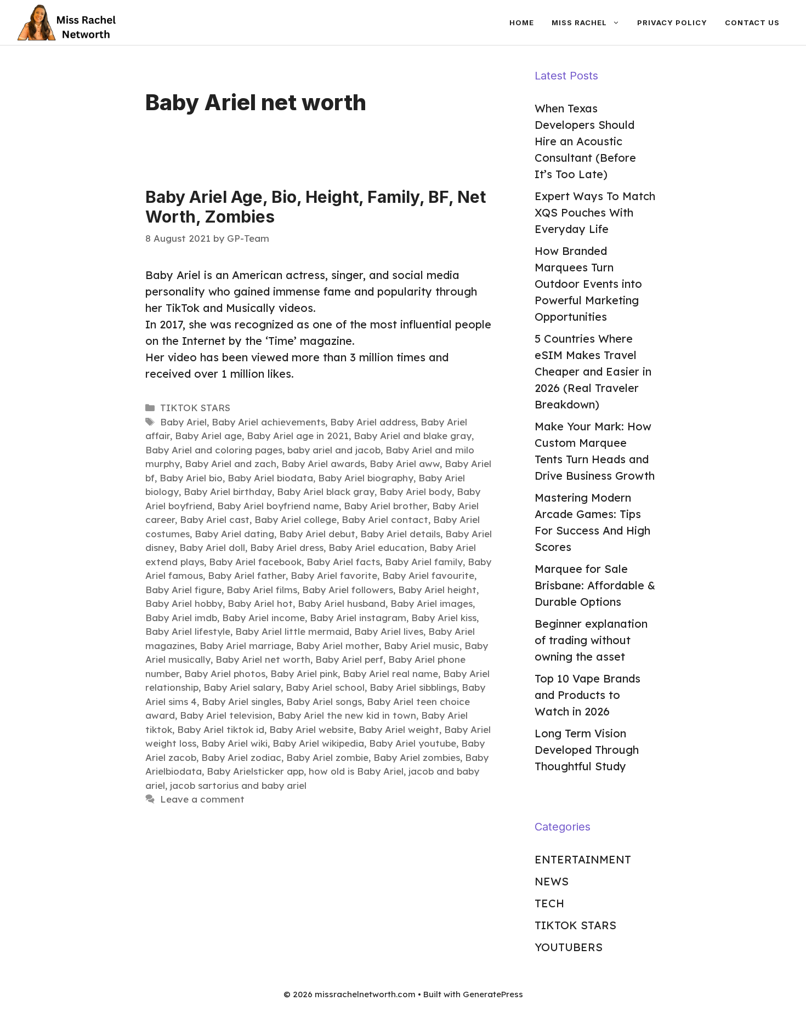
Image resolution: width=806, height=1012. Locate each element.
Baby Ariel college (295, 519)
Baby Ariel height (437, 589)
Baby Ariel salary (242, 687)
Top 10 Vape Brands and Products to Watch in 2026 (587, 695)
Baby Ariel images (431, 603)
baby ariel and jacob (334, 450)
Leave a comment (202, 799)
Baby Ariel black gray (325, 491)
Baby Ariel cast (214, 519)
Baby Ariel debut (317, 533)
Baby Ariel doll (212, 547)
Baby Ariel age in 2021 (298, 435)
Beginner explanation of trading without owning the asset (591, 640)
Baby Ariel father (247, 575)
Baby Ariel (183, 422)
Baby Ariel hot (260, 603)
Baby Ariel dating (234, 533)
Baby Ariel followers (347, 589)
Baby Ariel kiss (443, 617)
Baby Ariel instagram (358, 617)
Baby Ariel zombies (416, 757)
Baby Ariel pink (304, 673)
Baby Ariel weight (399, 729)
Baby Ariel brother (385, 505)
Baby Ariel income (263, 617)
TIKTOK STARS (195, 407)
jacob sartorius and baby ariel (238, 785)
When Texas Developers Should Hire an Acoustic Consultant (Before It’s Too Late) (585, 141)
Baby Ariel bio (191, 478)
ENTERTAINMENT (583, 859)
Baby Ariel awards (323, 463)
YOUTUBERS (569, 947)
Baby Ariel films (261, 589)
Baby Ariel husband (341, 603)
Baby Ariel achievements (268, 422)
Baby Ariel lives (388, 631)
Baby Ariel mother (337, 645)
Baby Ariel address (373, 422)
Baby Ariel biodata (270, 478)
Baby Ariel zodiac (241, 757)
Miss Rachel (579, 22)
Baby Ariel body (415, 491)
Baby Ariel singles (241, 701)
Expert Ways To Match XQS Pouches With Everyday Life (595, 212)
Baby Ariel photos (224, 673)
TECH (549, 903)
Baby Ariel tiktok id (220, 729)
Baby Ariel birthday (228, 491)
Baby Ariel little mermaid (292, 631)
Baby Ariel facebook (255, 561)
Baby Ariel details (400, 533)
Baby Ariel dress (286, 547)
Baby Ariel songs (324, 701)
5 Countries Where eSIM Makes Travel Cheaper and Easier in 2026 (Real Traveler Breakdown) (593, 371)
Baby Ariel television (226, 715)
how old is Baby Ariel (356, 771)
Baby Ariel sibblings (413, 687)
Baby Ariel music (421, 645)
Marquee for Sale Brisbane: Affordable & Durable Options (595, 585)
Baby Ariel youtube (412, 743)
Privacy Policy (672, 22)
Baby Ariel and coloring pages (213, 450)
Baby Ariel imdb (181, 617)
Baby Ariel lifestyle (187, 631)
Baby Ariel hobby (184, 603)
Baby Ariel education (376, 547)
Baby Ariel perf (349, 659)
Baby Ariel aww (405, 463)
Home (521, 22)
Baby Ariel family (424, 561)
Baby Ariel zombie (327, 757)
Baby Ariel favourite (428, 575)
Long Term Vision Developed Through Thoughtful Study (587, 749)
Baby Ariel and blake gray (413, 435)
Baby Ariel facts (343, 561)
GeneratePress (493, 994)
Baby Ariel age (208, 435)
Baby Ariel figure (183, 589)
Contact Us (752, 22)
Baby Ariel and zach (230, 463)
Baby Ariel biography (365, 478)
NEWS (552, 881)
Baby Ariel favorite (334, 575)
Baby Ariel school (325, 687)
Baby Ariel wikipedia (318, 743)
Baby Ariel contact (385, 519)
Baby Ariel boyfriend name (278, 505)
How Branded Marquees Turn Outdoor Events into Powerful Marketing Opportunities (588, 283)
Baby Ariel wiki (234, 743)
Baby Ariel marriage (245, 645)
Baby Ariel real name (390, 673)
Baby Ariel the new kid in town (346, 715)
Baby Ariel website (311, 729)
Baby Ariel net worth (262, 659)
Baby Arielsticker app (255, 771)
